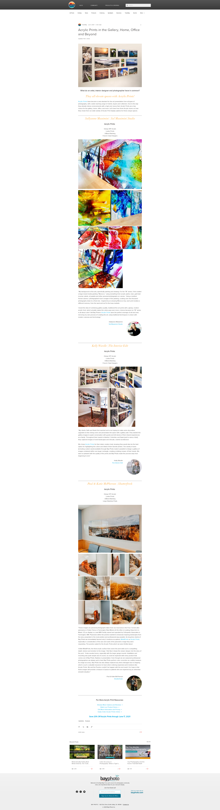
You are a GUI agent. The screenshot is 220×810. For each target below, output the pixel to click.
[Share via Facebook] (79, 727)
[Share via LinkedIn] (87, 727)
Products (93, 13)
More (141, 13)
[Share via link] (91, 727)
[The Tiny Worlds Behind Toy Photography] (137, 752)
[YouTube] (84, 792)
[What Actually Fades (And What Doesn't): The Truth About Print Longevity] (82, 752)
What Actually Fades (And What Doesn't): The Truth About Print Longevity (80, 762)
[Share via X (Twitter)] (83, 727)
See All (148, 741)
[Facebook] (77, 792)
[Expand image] (110, 208)
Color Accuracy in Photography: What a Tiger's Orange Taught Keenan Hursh (110, 762)
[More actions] (141, 25)
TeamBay (127, 13)
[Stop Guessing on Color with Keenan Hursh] (110, 752)
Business (119, 13)
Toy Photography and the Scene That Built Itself (135, 762)
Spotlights (110, 13)
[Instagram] (81, 792)
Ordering (102, 13)
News (86, 13)
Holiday (80, 13)
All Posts (72, 13)
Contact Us (126, 804)
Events (135, 13)
